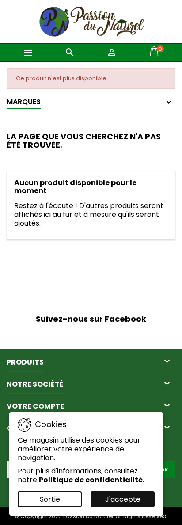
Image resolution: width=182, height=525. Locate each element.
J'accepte (122, 499)
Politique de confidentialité (91, 480)
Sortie (50, 499)
